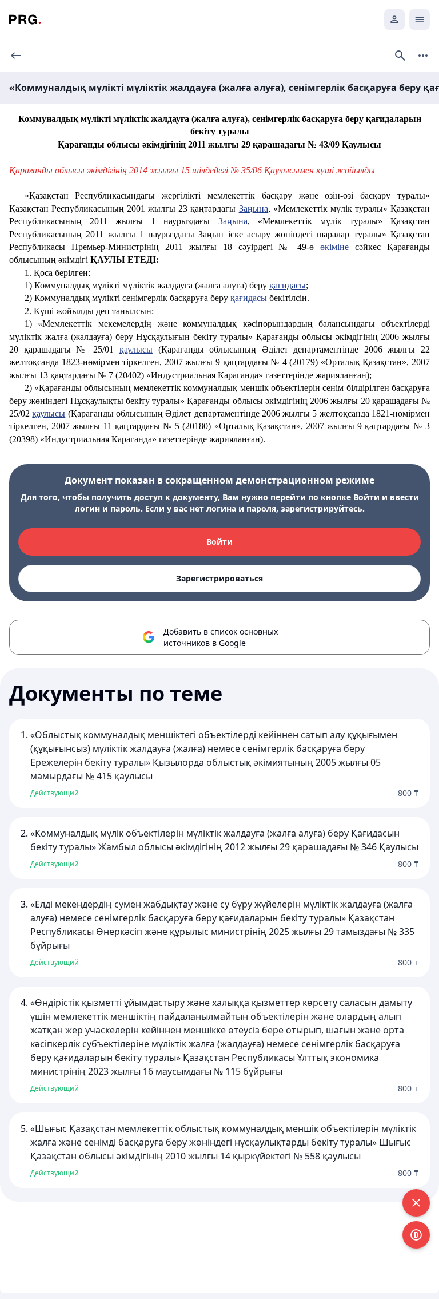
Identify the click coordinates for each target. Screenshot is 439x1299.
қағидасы (287, 285)
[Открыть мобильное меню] (419, 19)
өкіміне (334, 247)
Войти (219, 541)
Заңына (253, 208)
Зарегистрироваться (219, 578)
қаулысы (136, 349)
